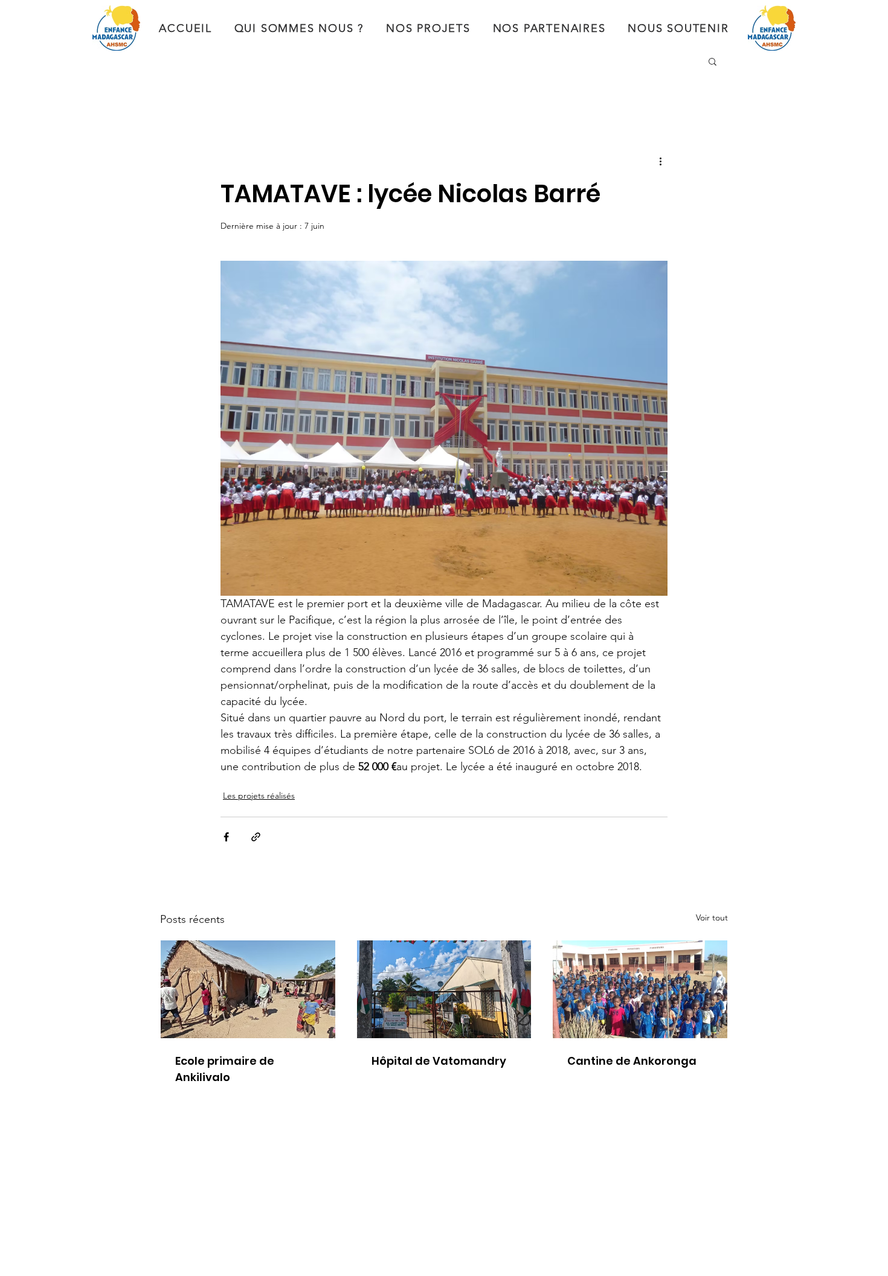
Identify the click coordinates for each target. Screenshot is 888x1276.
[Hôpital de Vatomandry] (444, 989)
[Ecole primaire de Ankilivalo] (248, 989)
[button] (712, 61)
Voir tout (712, 917)
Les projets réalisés (259, 795)
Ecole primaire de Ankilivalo (224, 1069)
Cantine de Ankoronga (632, 1060)
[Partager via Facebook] (226, 837)
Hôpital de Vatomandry (439, 1060)
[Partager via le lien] (256, 837)
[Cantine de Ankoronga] (640, 989)
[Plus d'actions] (660, 160)
